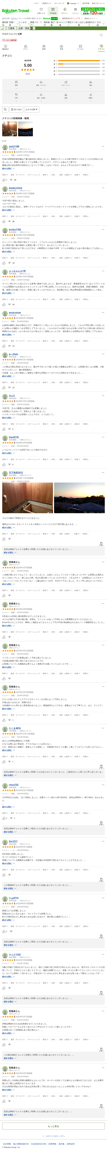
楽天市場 (85, 3)
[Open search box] (5, 109)
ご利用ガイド (46, 3)
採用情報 (52, 1144)
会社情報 (7, 1144)
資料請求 (71, 1144)
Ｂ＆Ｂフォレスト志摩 (12, 33)
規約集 (62, 1144)
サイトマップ (59, 3)
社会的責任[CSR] (38, 1144)
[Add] (101, 35)
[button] (9, 129)
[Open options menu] (103, 146)
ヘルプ (36, 3)
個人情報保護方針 (21, 1144)
